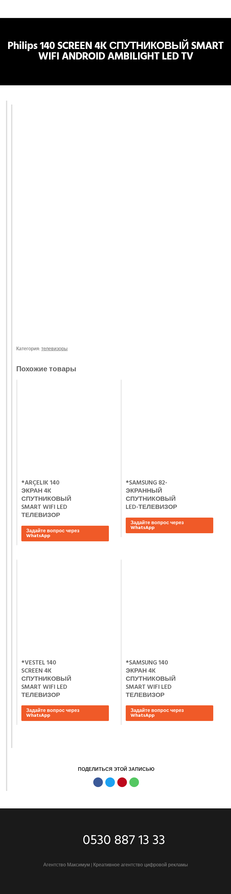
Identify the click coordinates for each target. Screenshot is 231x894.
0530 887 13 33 (124, 841)
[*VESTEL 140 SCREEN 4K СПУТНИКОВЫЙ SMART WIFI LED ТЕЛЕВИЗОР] (65, 607)
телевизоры (54, 349)
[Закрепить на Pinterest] (122, 782)
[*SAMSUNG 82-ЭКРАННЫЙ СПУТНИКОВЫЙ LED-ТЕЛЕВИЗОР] (169, 427)
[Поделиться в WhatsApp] (134, 782)
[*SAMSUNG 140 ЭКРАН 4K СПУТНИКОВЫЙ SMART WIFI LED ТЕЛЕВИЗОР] (169, 607)
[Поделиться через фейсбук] (98, 782)
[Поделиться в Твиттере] (110, 782)
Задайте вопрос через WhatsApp (52, 533)
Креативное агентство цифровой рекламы (140, 865)
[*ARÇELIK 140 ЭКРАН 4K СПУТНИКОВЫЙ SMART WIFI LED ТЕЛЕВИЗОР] (65, 427)
